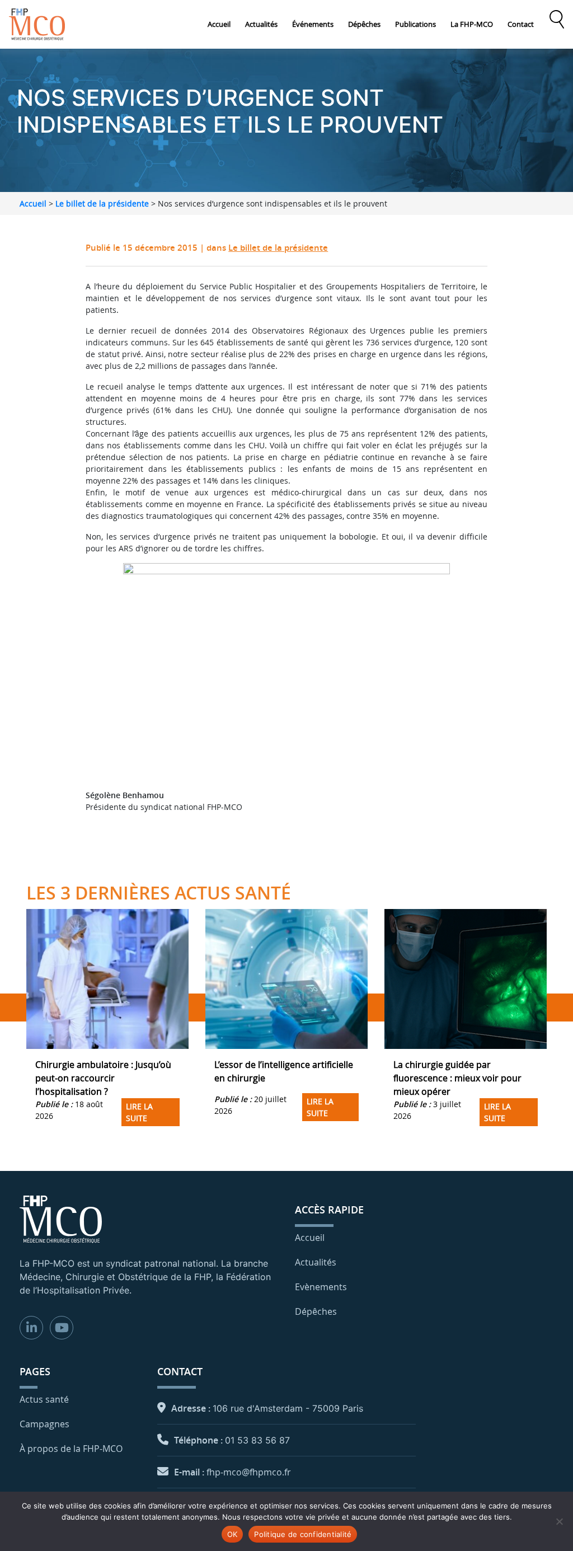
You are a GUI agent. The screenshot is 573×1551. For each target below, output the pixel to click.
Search (556, 19)
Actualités (261, 24)
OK (232, 1534)
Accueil (219, 24)
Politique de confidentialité (302, 1534)
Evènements (321, 1287)
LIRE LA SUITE (139, 1112)
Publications (415, 24)
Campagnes (44, 1424)
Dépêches (364, 24)
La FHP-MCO (471, 24)
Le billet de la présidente (102, 203)
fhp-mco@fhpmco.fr (248, 1472)
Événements (313, 24)
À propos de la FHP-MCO (71, 1448)
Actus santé (44, 1399)
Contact (521, 24)
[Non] (559, 1521)
